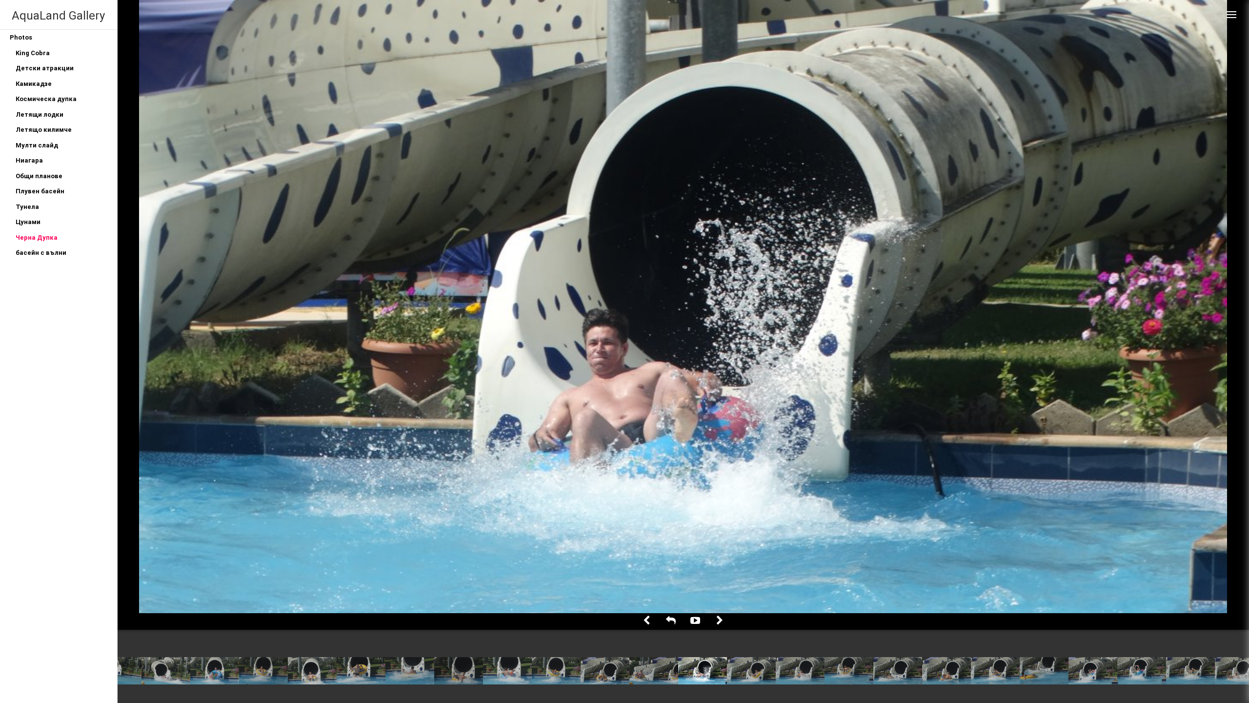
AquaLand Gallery (58, 15)
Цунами (28, 222)
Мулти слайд (37, 145)
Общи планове (39, 176)
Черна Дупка (37, 237)
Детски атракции (45, 68)
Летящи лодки (39, 114)
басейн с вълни (41, 252)
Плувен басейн (40, 191)
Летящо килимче (44, 129)
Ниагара (29, 160)
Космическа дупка (46, 99)
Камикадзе (34, 84)
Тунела (27, 207)
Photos (21, 37)
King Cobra (33, 53)
